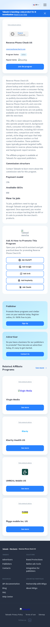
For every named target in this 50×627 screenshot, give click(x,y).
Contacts (6, 568)
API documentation (11, 584)
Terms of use (31, 615)
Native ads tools (33, 564)
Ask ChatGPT (27, 260)
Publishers (7, 564)
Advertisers (7, 559)
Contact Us (25, 354)
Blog (4, 588)
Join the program (25, 67)
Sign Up (25, 323)
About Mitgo (31, 588)
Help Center (7, 597)
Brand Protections (34, 559)
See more (40, 368)
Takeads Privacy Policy (14, 615)
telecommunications (14, 25)
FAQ (4, 592)
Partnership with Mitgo (36, 584)
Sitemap (42, 615)
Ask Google (26, 267)
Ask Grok (26, 274)
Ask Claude (27, 287)
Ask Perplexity (27, 280)
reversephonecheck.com (15, 49)
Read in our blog (20, 15)
